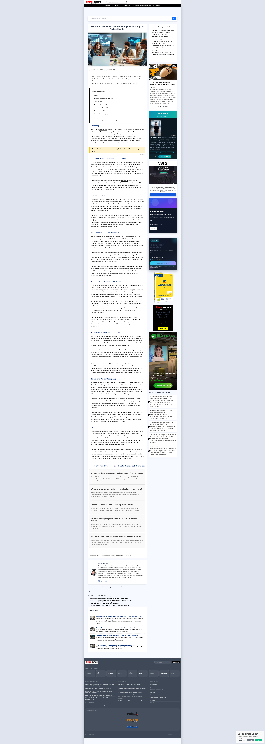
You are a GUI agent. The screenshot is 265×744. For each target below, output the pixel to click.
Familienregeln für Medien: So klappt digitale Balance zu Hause (107, 602)
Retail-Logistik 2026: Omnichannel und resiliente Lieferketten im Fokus (115, 645)
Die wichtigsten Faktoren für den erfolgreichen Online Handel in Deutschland (98, 692)
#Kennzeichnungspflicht (108, 555)
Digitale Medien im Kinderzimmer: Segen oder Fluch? (98, 688)
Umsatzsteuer (104, 208)
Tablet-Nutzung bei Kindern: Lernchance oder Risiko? (104, 603)
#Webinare (128, 555)
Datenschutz (114, 167)
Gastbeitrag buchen (156, 702)
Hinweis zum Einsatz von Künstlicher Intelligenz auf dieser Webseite (106, 587)
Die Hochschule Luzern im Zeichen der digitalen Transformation (129, 685)
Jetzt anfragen (163, 328)
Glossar (153, 692)
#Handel (101, 553)
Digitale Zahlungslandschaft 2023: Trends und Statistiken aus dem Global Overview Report (99, 685)
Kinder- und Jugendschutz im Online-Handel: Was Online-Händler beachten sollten (119, 616)
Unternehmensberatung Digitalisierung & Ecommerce (98, 705)
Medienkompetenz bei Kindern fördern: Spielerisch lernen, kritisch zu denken (111, 600)
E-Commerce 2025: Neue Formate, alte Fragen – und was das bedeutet (109, 605)
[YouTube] (101, 581)
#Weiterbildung (120, 555)
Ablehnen (251, 740)
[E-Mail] (106, 581)
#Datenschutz (116, 553)
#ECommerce (93, 553)
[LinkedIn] (99, 581)
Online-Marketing (114, 296)
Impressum (94, 183)
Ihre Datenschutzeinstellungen (158, 697)
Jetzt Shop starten (163, 195)
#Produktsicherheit (94, 555)
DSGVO (93, 169)
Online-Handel (97, 143)
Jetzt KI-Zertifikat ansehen (163, 263)
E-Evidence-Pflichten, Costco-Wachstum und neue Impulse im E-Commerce (117, 635)
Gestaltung (124, 180)
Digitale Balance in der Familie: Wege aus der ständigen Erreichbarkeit (109, 598)
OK (258, 740)
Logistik (123, 296)
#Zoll (132, 553)
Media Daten (154, 700)
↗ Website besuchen (165, 156)
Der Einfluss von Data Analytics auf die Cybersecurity (98, 695)
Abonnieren (176, 662)
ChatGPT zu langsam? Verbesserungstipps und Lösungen (132, 700)
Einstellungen (242, 740)
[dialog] (250, 737)
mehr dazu (153, 228)
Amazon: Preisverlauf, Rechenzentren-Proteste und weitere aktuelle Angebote (118, 628)
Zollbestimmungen (118, 224)
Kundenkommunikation (136, 296)
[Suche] (126, 2)
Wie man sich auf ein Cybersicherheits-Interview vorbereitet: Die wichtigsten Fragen (130, 693)
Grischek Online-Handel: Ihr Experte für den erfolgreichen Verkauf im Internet (111, 597)
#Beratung (107, 553)
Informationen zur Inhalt (157, 689)
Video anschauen (163, 106)
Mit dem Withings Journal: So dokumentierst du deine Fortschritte (131, 697)
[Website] (103, 581)
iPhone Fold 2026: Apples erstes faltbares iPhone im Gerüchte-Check (98, 698)
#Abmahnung (125, 553)
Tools (152, 695)
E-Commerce (103, 129)
